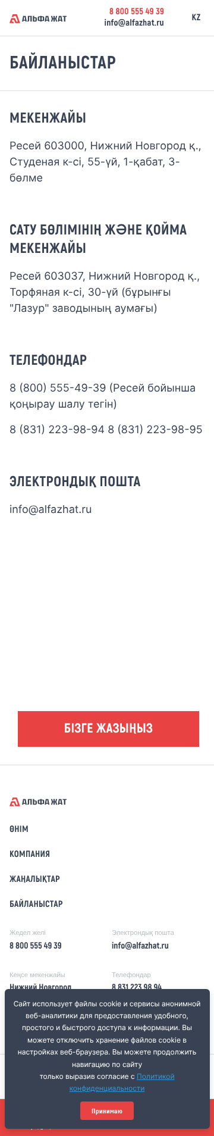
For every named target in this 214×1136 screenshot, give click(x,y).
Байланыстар (36, 904)
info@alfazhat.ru (134, 23)
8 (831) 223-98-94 (57, 430)
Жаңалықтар (35, 879)
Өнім (19, 829)
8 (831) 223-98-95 (155, 430)
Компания (30, 854)
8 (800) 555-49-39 (58, 388)
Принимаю (107, 1111)
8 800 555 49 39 (136, 12)
